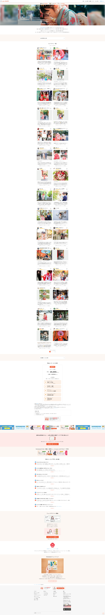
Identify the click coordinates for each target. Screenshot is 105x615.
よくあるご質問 (86, 1)
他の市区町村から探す (43, 38)
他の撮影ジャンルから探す (44, 357)
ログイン (93, 1)
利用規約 (37, 403)
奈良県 (39, 584)
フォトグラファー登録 (37, 597)
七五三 (37, 584)
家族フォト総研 (36, 599)
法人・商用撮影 (36, 598)
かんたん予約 (96, 1)
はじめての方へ (46, 592)
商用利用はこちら (102, 1)
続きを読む (52, 465)
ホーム (35, 584)
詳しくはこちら (59, 506)
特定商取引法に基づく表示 (66, 600)
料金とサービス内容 (36, 592)
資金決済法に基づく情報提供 (67, 601)
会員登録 (90, 1)
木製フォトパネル (36, 596)
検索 (83, 1)
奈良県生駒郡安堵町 (43, 27)
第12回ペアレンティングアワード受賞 (52, 548)
